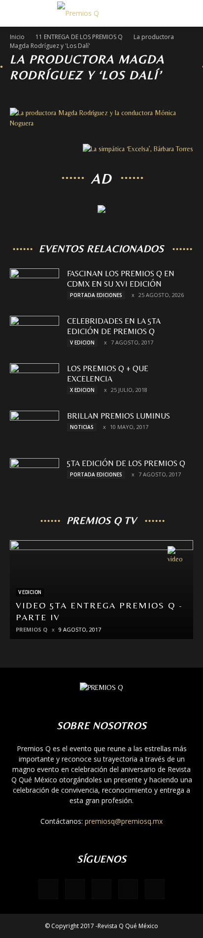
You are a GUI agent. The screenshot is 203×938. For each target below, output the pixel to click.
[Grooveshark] (75, 889)
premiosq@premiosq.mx (124, 821)
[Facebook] (48, 889)
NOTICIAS (82, 427)
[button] (189, 13)
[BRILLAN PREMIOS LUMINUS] (34, 428)
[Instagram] (101, 889)
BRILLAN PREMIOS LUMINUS (118, 416)
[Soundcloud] (128, 889)
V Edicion (82, 342)
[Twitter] (155, 889)
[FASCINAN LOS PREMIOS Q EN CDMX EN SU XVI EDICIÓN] (34, 285)
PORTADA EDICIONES (96, 295)
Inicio (17, 37)
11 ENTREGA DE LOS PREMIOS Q (79, 37)
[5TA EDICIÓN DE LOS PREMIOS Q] (34, 475)
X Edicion (82, 389)
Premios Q (31, 629)
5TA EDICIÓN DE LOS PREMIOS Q (126, 463)
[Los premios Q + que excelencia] (34, 380)
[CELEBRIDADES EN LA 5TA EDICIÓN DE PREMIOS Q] (34, 333)
